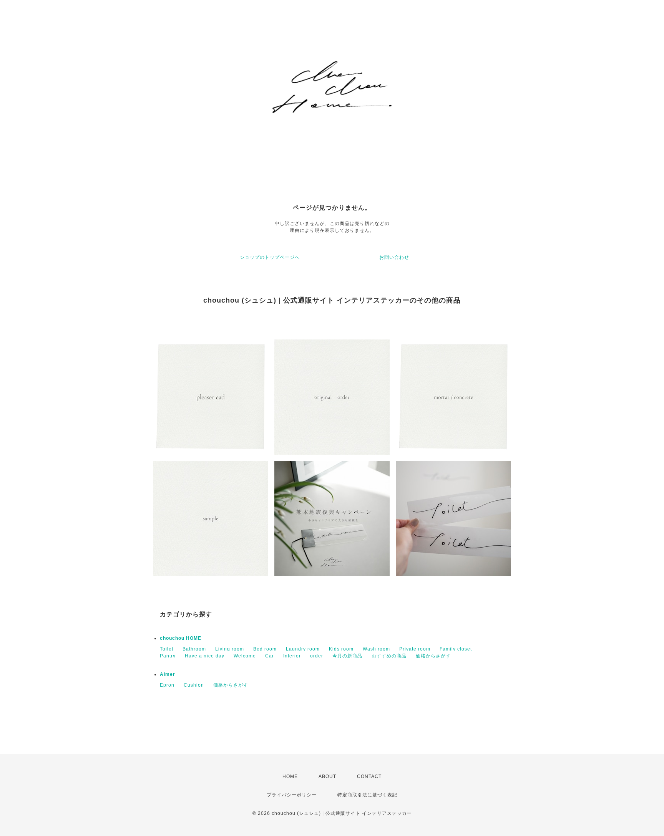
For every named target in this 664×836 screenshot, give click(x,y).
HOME (290, 776)
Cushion (194, 685)
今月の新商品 (347, 656)
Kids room (341, 649)
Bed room (265, 649)
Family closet (456, 649)
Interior (292, 656)
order (316, 656)
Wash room (376, 649)
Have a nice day (204, 656)
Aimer (167, 674)
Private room (414, 649)
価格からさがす (433, 656)
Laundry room (303, 649)
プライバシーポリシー (292, 795)
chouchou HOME (180, 638)
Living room (229, 649)
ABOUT (327, 776)
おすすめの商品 (389, 656)
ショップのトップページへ (270, 257)
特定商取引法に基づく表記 (367, 795)
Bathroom (194, 649)
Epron (167, 685)
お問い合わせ (394, 257)
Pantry (168, 656)
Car (269, 656)
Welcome (245, 656)
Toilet (166, 649)
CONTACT (369, 776)
